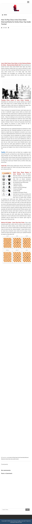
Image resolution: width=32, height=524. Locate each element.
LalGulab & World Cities (16, 522)
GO (27, 509)
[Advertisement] (16, 46)
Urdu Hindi (13, 521)
